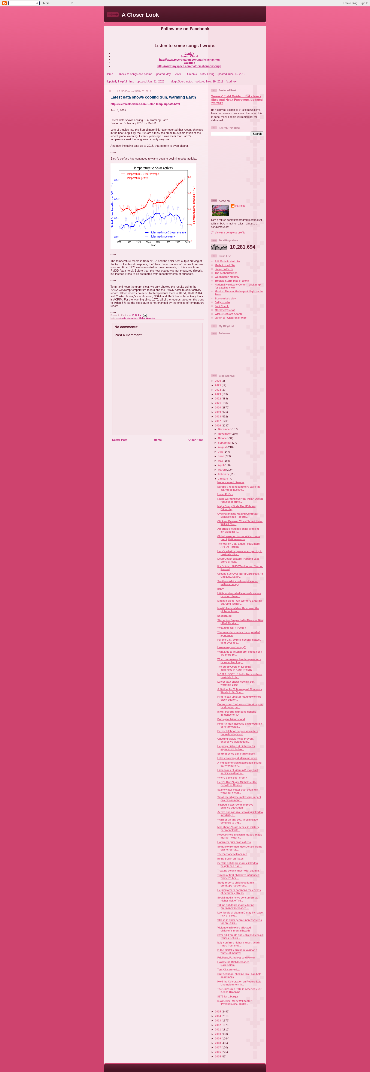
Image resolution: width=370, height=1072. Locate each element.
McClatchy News (225, 310)
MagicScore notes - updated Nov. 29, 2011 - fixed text (203, 81)
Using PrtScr (225, 494)
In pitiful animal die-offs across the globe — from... (238, 610)
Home (109, 74)
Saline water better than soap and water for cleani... (237, 791)
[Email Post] (144, 315)
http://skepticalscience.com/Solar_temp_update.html (145, 104)
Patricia (240, 205)
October (223, 438)
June (221, 456)
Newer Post (119, 439)
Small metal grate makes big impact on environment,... (239, 798)
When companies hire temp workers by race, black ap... (239, 661)
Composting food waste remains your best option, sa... (240, 706)
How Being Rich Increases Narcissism (233, 963)
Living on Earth (224, 269)
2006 (218, 1052)
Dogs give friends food (231, 719)
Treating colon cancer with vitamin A (239, 870)
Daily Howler (222, 302)
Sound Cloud (189, 56)
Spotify (189, 53)
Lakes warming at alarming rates (237, 758)
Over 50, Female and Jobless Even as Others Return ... (240, 936)
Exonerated (224, 615)
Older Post (195, 439)
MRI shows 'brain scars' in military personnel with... (238, 828)
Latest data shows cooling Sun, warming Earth (153, 97)
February (224, 474)
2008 (218, 1043)
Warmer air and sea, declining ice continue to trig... (237, 821)
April (221, 465)
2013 (218, 1020)
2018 (218, 416)
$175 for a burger (227, 996)
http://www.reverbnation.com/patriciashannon (189, 59)
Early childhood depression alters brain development (237, 733)
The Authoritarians (226, 273)
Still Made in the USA (227, 261)
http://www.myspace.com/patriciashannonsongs (189, 66)
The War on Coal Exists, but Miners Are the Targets (238, 545)
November (224, 433)
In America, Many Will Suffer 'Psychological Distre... (234, 1002)
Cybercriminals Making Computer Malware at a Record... (237, 515)
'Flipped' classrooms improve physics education (235, 806)
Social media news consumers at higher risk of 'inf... (237, 899)
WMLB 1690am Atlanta (229, 313)
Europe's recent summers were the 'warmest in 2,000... (238, 488)
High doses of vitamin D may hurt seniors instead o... (237, 771)
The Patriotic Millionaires (232, 854)
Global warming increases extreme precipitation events (238, 538)
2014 (218, 1016)
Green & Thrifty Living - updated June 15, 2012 (216, 74)
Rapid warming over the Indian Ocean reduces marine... (240, 500)
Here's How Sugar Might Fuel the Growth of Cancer (237, 783)
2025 (218, 385)
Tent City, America (228, 969)
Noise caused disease (230, 482)
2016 (218, 425)
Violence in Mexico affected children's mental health (234, 929)
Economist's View (225, 298)
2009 (218, 1038)
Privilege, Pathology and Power (236, 957)
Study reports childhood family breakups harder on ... (236, 884)
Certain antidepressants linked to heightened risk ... (237, 864)
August (222, 447)
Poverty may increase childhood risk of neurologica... (239, 725)
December (224, 429)
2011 (218, 1029)
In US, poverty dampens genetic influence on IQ (236, 713)
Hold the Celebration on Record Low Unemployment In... (239, 983)
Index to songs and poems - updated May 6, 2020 (150, 74)
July (221, 451)
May (221, 460)
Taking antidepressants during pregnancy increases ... (235, 906)
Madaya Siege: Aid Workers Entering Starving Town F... (239, 602)
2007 (218, 1047)
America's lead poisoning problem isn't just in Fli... (238, 530)
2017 (218, 421)
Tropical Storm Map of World (232, 280)
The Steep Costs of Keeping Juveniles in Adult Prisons (234, 668)
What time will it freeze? (231, 627)
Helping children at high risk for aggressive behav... (236, 748)
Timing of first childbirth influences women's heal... (238, 876)
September (225, 442)
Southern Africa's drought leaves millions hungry (237, 583)
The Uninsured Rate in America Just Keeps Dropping (239, 990)
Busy (220, 588)
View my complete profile (230, 232)
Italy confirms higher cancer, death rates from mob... (238, 944)
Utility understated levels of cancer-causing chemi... (239, 595)
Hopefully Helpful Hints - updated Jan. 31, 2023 (135, 81)
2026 (218, 380)
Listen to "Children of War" (231, 317)
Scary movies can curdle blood (236, 753)
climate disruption (127, 318)
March (222, 469)
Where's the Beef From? (232, 777)
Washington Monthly (227, 276)
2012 (218, 1025)
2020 (218, 407)
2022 (218, 398)
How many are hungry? (231, 647)
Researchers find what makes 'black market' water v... (239, 836)
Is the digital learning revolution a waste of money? (237, 951)
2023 (218, 394)
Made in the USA (225, 265)
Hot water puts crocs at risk (234, 842)
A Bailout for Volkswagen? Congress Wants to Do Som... (239, 691)
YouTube (189, 62)
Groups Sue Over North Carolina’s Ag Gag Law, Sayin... (240, 575)
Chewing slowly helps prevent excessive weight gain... (235, 740)
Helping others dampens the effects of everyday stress (239, 891)
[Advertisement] (238, 167)
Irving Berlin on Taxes (230, 858)
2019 (218, 412)
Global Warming (147, 318)
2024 (218, 389)
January (223, 478)
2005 (218, 1056)
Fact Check (222, 306)
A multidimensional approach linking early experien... (239, 764)
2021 (218, 403)
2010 (218, 1034)
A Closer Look (140, 15)
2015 (218, 1011)
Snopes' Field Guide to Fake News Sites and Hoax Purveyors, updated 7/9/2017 (237, 100)
